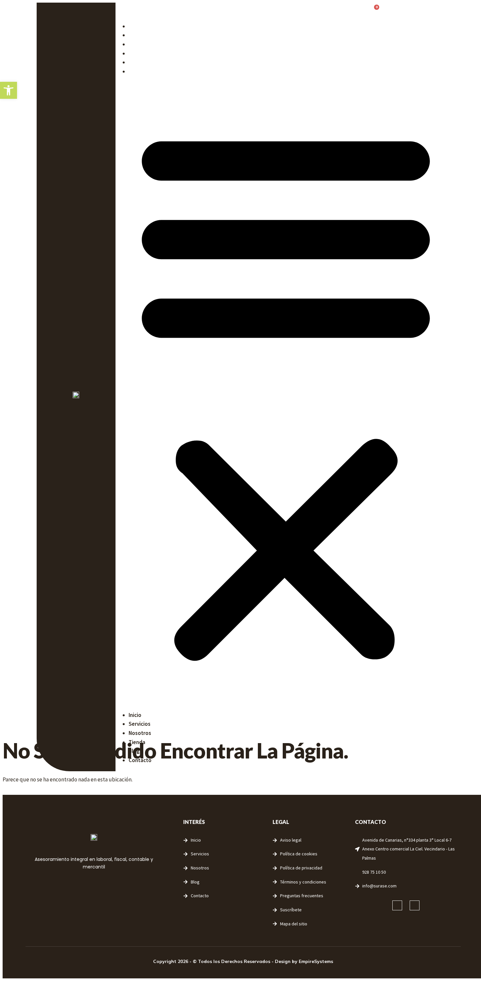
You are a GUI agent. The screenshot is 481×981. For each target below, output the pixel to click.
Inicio (135, 26)
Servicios (140, 35)
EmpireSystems (316, 961)
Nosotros (140, 44)
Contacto (140, 71)
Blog (134, 62)
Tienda (137, 53)
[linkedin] (414, 905)
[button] (286, 393)
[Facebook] (397, 905)
